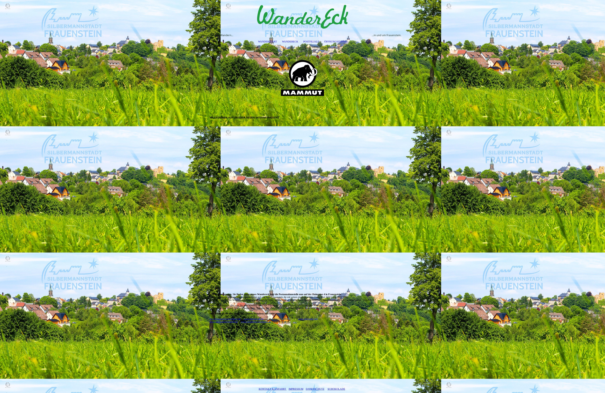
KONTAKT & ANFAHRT (272, 389)
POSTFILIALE (311, 41)
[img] (302, 17)
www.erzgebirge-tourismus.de (256, 321)
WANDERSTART (267, 41)
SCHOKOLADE (336, 389)
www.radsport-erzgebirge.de (224, 321)
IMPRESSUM (296, 389)
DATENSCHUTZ (315, 389)
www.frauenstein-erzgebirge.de (225, 319)
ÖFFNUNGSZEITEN (335, 41)
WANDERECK (290, 41)
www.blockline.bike (308, 319)
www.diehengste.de (253, 319)
